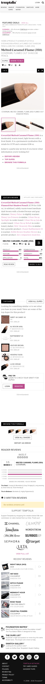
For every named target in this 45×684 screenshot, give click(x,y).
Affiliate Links (29, 197)
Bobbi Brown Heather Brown (24, 231)
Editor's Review (12, 156)
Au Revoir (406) (16, 327)
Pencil (17, 43)
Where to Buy (17, 61)
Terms (4, 677)
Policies (5, 669)
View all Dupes (35, 301)
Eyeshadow (6, 43)
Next (42, 70)
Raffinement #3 (16, 336)
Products (13, 41)
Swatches (30, 7)
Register (19, 386)
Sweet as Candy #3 (18, 317)
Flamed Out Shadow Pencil (19, 54)
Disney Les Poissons (10, 217)
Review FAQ (6, 672)
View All (25, 23)
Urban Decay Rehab (23, 223)
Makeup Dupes (11, 8)
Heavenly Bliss (16, 355)
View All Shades (22, 437)
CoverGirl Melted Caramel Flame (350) (20, 135)
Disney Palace (16, 214)
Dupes (5, 61)
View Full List (22, 554)
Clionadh (5, 29)
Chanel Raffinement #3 (32, 228)
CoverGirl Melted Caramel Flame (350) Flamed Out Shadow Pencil (20, 204)
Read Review (9, 264)
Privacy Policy (8, 675)
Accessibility (7, 680)
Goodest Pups (29, 669)
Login (37, 3)
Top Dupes (10, 159)
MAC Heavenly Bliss (23, 226)
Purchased (39, 197)
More (37, 7)
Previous (38, 70)
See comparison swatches (28, 234)
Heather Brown (17, 345)
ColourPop (6, 33)
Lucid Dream (15, 364)
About (5, 663)
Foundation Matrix (20, 8)
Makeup (22, 41)
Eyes (30, 41)
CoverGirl (7, 53)
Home (3, 41)
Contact (5, 666)
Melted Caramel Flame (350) (21, 50)
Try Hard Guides (30, 666)
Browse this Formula (15, 162)
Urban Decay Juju (32, 220)
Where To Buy (35, 264)
